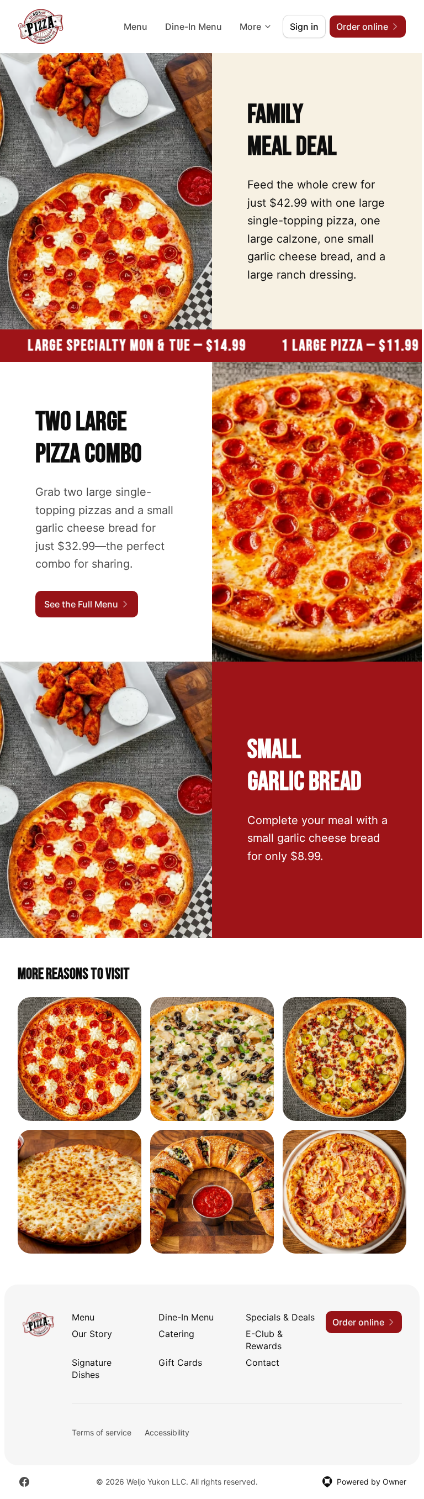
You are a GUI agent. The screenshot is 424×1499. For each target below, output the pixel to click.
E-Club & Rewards (264, 1339)
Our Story (92, 1333)
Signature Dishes (92, 1368)
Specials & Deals (280, 1317)
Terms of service (101, 1432)
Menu (135, 26)
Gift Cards (180, 1362)
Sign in (304, 26)
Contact (262, 1362)
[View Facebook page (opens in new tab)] (24, 1481)
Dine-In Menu (193, 26)
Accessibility (167, 1432)
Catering (176, 1333)
